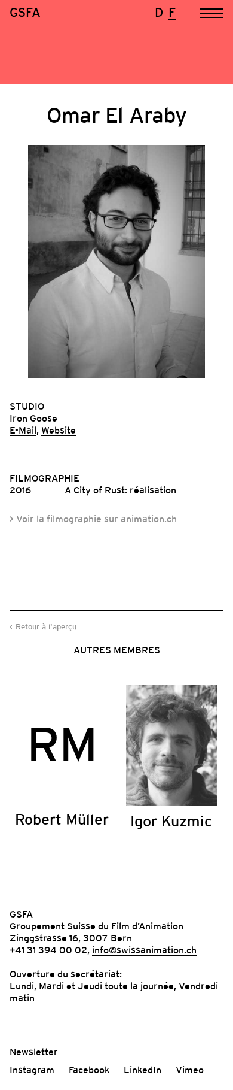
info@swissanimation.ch (144, 949)
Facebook (89, 1069)
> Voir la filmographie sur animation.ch (93, 518)
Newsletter (34, 1051)
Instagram (32, 1069)
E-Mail (23, 430)
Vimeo (190, 1069)
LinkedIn (142, 1069)
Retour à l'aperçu (46, 626)
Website (58, 430)
